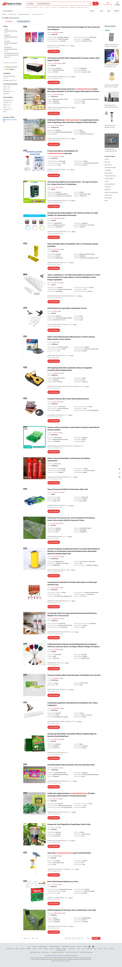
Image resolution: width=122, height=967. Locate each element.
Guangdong (8, 100)
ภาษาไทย (100, 948)
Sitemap (79, 946)
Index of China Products (71, 952)
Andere (6, 94)
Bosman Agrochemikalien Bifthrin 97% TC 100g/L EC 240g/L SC (112, 87)
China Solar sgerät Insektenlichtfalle (69, 853)
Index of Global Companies (85, 952)
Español (46, 948)
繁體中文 (29, 948)
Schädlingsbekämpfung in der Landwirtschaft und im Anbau (11, 55)
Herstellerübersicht (23, 21)
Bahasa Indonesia (61, 950)
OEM (7, 89)
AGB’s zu (68, 961)
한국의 (78, 948)
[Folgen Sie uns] (93, 946)
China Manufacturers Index (57, 952)
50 (36, 938)
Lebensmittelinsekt (110, 184)
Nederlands (89, 948)
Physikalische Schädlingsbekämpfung (10, 49)
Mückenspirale (79, 7)
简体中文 (23, 948)
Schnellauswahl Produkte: (32, 7)
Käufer (92, 11)
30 (32, 938)
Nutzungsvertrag (43, 946)
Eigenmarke (8, 91)
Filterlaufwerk (108, 195)
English (17, 948)
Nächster (95, 938)
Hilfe (101, 11)
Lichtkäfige (72, 7)
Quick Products (45, 952)
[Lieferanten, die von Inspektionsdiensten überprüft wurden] (11, 67)
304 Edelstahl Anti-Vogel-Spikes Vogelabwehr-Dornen (67, 308)
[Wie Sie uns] (89, 946)
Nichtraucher (54, 7)
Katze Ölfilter (108, 198)
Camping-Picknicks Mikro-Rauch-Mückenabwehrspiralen (68, 399)
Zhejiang (7, 102)
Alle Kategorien (8, 11)
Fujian (7, 105)
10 (29, 938)
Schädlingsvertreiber (63, 7)
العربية (83, 948)
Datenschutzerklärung (54, 946)
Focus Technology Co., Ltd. (59, 955)
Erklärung (34, 946)
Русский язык (71, 948)
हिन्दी (95, 948)
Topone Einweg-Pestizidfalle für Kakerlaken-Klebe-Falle (67, 489)
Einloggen (117, 5)
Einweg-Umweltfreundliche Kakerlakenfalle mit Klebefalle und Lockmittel (73, 675)
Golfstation (108, 189)
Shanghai (8, 109)
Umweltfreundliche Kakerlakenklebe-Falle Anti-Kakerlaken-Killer (71, 765)
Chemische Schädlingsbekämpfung (10, 43)
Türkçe (105, 948)
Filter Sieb (46, 7)
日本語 (34, 948)
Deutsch (52, 948)
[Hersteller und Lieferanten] (11, 4)
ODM (7, 87)
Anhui (6, 107)
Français (40, 948)
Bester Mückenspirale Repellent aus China (62, 881)
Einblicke (85, 946)
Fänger (107, 181)
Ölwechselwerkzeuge (110, 176)
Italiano (64, 948)
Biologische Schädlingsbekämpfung (10, 37)
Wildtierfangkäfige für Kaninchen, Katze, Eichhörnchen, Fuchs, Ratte (71, 910)
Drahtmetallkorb (109, 178)
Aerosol (41, 7)
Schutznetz (108, 187)
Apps (108, 11)
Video (25, 26)
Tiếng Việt (111, 948)
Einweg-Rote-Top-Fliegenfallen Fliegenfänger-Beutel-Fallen (69, 824)
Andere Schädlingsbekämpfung (10, 31)
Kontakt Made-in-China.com (68, 946)
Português (58, 948)
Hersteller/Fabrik (10, 80)
